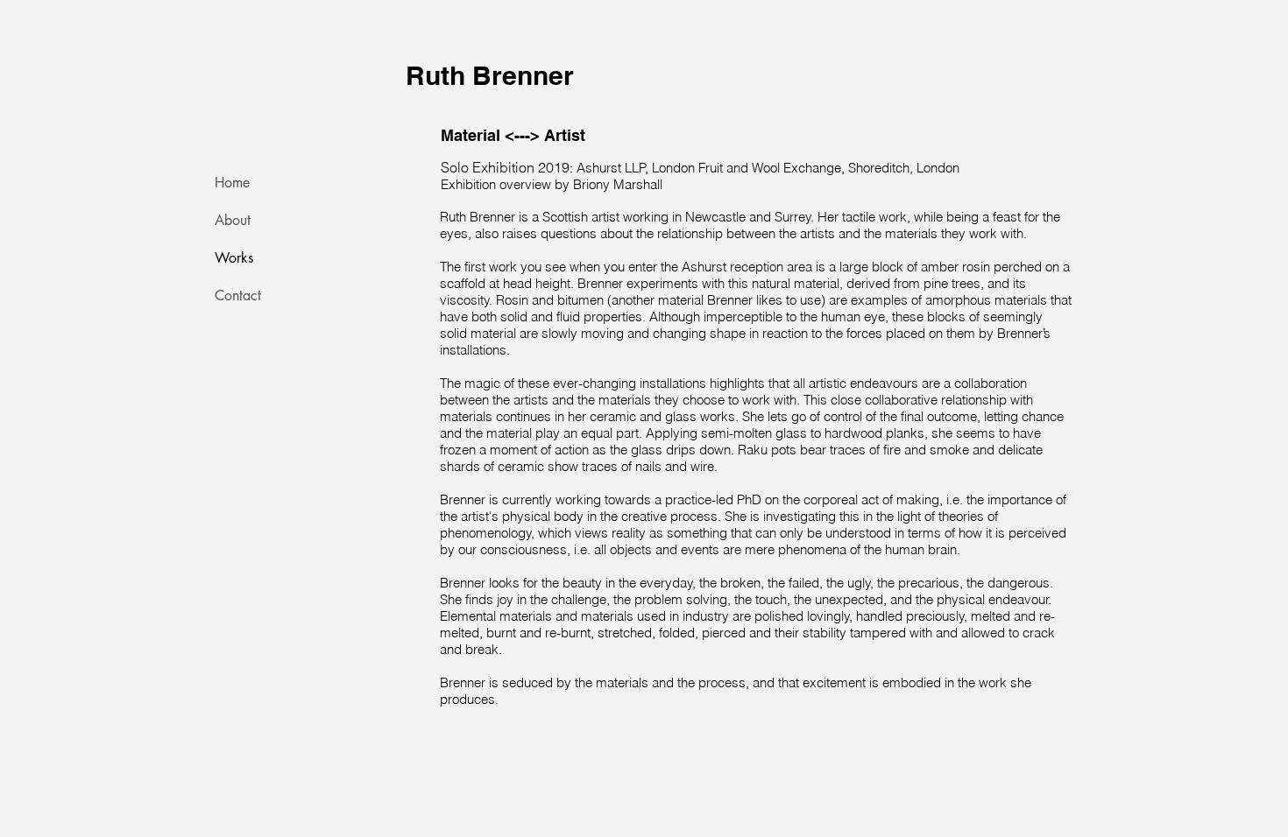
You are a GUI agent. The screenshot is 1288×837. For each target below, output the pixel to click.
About (233, 220)
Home (232, 182)
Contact (238, 295)
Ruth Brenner (490, 75)
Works (234, 258)
